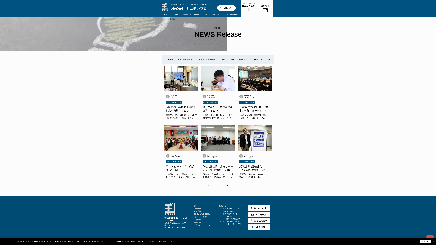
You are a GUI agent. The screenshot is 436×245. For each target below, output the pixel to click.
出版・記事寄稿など (186, 59)
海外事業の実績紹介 (233, 219)
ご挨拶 (222, 59)
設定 (415, 241)
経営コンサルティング (231, 211)
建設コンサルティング (231, 209)
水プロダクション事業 (231, 221)
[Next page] (227, 186)
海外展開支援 (228, 216)
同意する (425, 241)
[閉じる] (433, 241)
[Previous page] (208, 186)
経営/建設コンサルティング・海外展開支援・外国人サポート (190, 4)
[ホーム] (164, 19)
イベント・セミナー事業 (232, 224)
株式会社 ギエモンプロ (189, 8)
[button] (269, 60)
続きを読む (254, 59)
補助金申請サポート (230, 214)
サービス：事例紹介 (237, 59)
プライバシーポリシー (165, 241)
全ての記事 (168, 59)
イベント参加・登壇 (207, 59)
